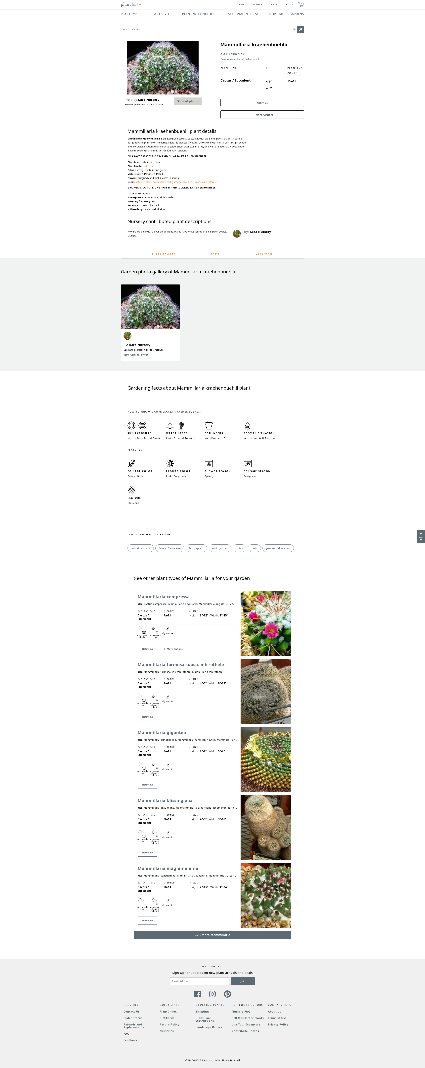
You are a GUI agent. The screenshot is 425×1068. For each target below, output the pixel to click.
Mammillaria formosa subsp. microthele (181, 664)
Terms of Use (277, 1018)
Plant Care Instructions (205, 1019)
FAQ (126, 1033)
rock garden (173, 182)
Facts (215, 254)
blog (290, 5)
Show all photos (188, 101)
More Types (264, 254)
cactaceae (148, 166)
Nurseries (167, 1031)
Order (258, 5)
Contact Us (132, 1011)
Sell (274, 5)
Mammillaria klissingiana (165, 800)
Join (243, 981)
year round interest (205, 182)
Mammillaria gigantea (162, 732)
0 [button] (301, 3)
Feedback (130, 1040)
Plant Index (168, 1011)
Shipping (202, 1011)
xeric (191, 182)
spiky (184, 182)
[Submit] (300, 29)
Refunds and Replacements (134, 1026)
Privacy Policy (278, 1024)
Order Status (133, 1018)
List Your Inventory (246, 1024)
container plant (142, 182)
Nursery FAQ (241, 1011)
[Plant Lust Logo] (131, 4)
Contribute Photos (245, 1031)
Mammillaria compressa (164, 596)
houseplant (159, 182)
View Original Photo (136, 354)
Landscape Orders (209, 1027)
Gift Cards (167, 1018)
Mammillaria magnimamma (168, 868)
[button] (294, 29)
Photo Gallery (163, 254)
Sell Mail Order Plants (248, 1018)
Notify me (262, 102)
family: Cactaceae (170, 548)
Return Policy (169, 1024)
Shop (241, 5)
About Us (274, 1011)
